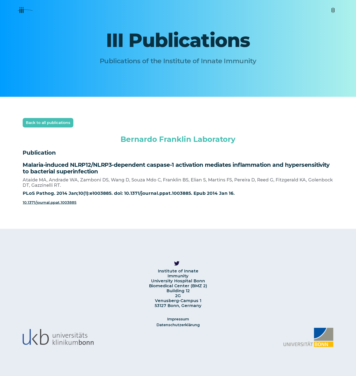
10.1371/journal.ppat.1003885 (49, 202)
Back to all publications (48, 122)
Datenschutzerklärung (178, 325)
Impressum (178, 319)
